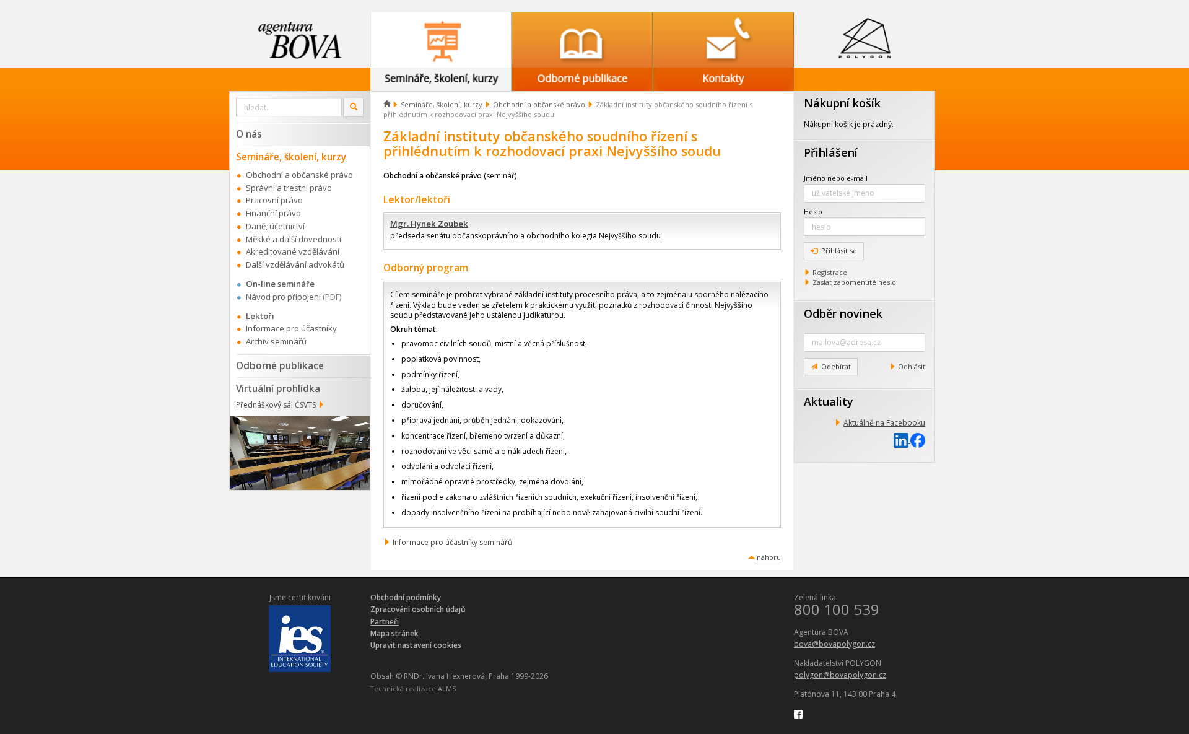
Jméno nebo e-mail (836, 178)
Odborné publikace (280, 365)
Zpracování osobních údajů (418, 609)
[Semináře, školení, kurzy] (441, 40)
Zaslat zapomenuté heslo (854, 282)
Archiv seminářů (276, 341)
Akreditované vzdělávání (292, 251)
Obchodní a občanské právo (539, 104)
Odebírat (836, 366)
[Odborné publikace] (582, 40)
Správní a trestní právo (289, 187)
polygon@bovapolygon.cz (840, 675)
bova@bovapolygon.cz (834, 644)
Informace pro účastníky (291, 328)
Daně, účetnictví (275, 226)
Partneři (384, 621)
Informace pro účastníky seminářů (452, 542)
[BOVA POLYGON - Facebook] (798, 714)
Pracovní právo (274, 200)
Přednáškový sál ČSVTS (276, 405)
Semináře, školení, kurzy (441, 104)
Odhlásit (911, 366)
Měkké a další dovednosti (293, 239)
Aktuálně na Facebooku (884, 422)
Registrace (829, 272)
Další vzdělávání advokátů (295, 264)
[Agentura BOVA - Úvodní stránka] (299, 40)
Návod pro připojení (283, 296)
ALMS (447, 688)
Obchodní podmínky (405, 597)
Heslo (813, 211)
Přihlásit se (839, 250)
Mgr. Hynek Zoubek (429, 223)
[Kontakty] (723, 40)
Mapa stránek (394, 633)
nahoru (769, 557)
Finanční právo (273, 213)
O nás (249, 134)
